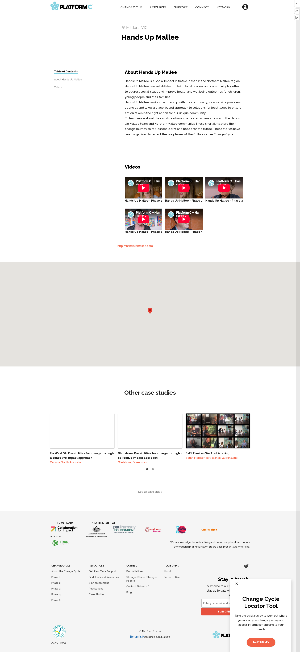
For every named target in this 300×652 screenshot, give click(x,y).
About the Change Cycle (65, 571)
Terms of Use (172, 577)
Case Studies (96, 594)
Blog (129, 592)
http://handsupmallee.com (135, 246)
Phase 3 (56, 588)
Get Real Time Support (102, 571)
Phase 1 (55, 577)
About (167, 571)
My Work (223, 7)
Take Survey (261, 642)
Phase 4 (56, 594)
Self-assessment (99, 582)
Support (181, 7)
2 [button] (153, 469)
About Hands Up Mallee (68, 79)
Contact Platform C (137, 586)
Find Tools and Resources (104, 577)
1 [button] (147, 469)
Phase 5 (56, 600)
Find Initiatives (134, 571)
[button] (150, 311)
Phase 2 (56, 582)
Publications (96, 588)
